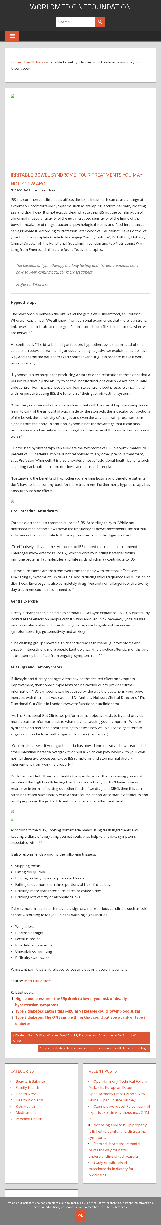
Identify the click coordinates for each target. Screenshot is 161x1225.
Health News (34, 62)
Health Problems (30, 1100)
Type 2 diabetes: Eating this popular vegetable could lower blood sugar (77, 1011)
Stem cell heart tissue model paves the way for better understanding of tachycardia (114, 1150)
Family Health (27, 1087)
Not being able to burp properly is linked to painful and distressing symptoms (117, 1131)
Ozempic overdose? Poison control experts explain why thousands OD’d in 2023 (119, 1112)
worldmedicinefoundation (80, 6)
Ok (80, 1215)
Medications (26, 1112)
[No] (156, 1211)
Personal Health (29, 1118)
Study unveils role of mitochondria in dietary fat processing (110, 1168)
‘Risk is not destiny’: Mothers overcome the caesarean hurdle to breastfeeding (93, 1049)
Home (16, 62)
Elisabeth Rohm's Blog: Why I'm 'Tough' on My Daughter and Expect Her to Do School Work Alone (76, 1038)
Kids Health (25, 1106)
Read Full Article (37, 980)
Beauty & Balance (30, 1081)
